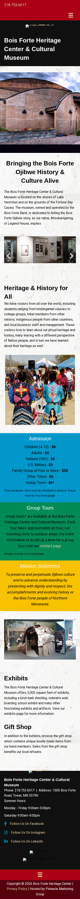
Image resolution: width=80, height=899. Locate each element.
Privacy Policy (17, 889)
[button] (8, 256)
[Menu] (71, 15)
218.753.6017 (15, 5)
